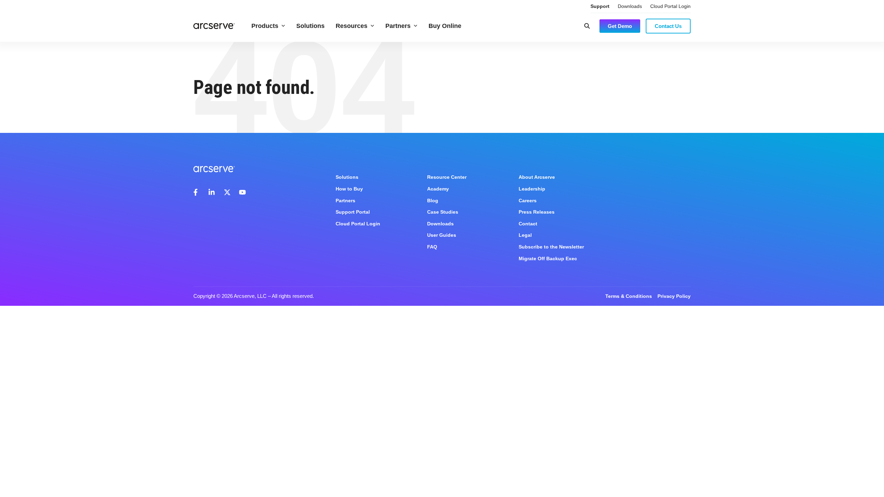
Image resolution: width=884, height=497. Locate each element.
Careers (528, 200)
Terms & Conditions (628, 296)
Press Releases (537, 212)
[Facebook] (196, 192)
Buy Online (445, 25)
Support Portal (353, 212)
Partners (398, 25)
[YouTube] (242, 192)
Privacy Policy (674, 296)
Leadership (532, 189)
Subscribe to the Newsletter (551, 247)
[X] (227, 192)
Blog (432, 200)
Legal (525, 235)
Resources (351, 25)
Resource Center (447, 177)
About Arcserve (537, 177)
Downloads (630, 6)
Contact (528, 223)
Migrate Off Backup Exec (548, 258)
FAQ (432, 247)
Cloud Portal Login (670, 6)
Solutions (310, 25)
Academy (438, 189)
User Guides (441, 235)
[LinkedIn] (212, 192)
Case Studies (442, 212)
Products (264, 25)
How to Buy (349, 189)
